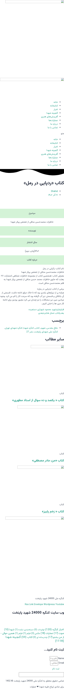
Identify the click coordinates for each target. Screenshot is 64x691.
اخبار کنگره (54, 629)
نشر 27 (29, 332)
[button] (32, 133)
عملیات (47, 633)
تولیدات (39, 629)
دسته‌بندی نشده (24, 629)
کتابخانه (54, 106)
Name (60, 658)
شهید (43, 328)
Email (61, 663)
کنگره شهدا (28, 328)
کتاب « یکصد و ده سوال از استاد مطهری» (38, 400)
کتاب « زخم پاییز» (53, 511)
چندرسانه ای (40, 637)
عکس (35, 633)
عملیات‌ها (53, 120)
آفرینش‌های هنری (49, 117)
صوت (59, 633)
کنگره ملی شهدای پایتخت (46, 332)
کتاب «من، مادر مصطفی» (48, 460)
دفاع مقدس (52, 328)
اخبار (56, 109)
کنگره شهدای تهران (13, 328)
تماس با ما (53, 127)
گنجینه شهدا (52, 113)
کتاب (37, 328)
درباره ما (54, 124)
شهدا (9, 629)
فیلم (27, 633)
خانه (56, 102)
